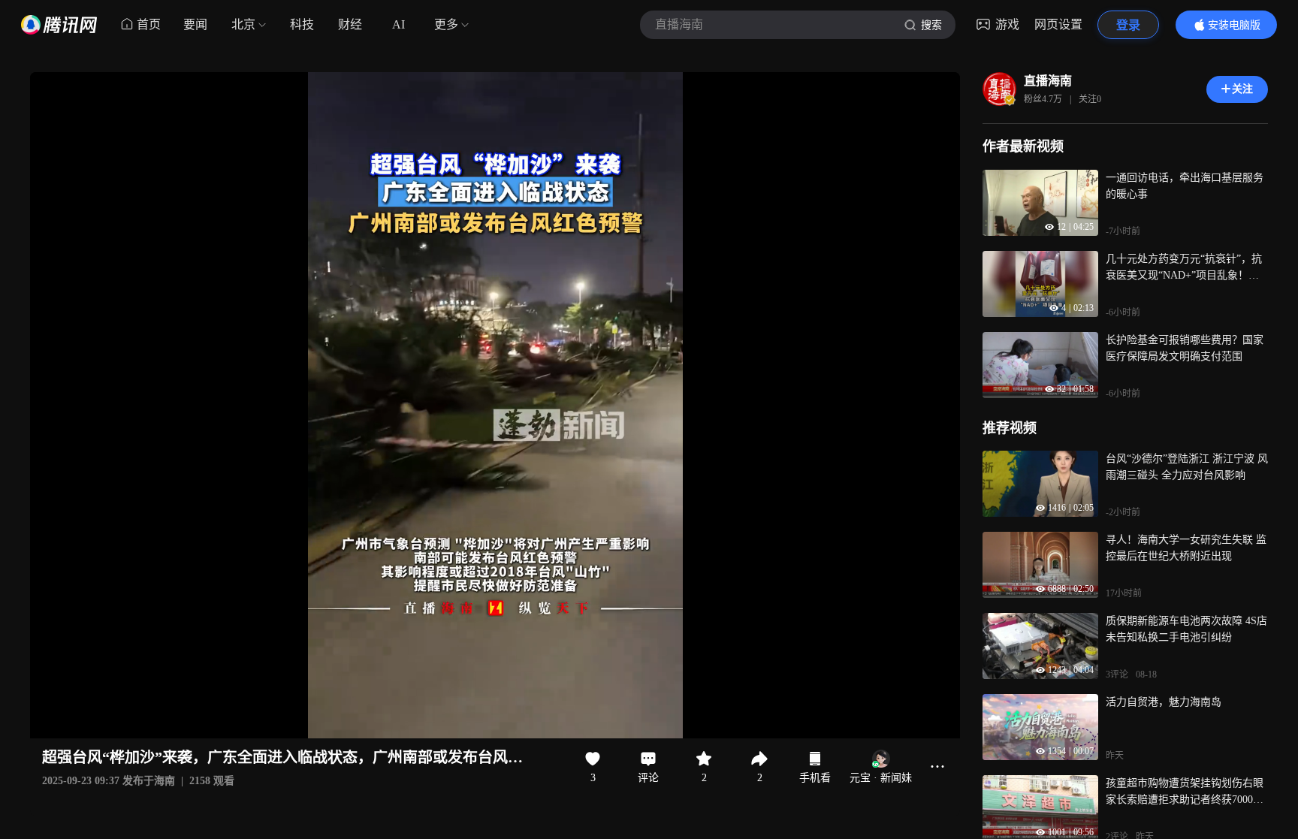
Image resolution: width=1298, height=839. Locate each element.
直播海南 (1048, 80)
